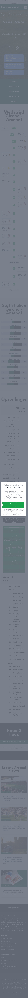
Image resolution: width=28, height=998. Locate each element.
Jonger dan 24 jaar (13, 506)
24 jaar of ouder (13, 503)
